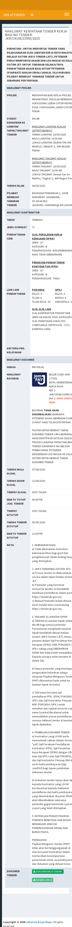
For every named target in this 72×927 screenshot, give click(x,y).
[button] (32, 15)
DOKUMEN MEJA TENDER (49, 871)
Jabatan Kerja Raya (39, 922)
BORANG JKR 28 (44, 879)
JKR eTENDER (14, 15)
